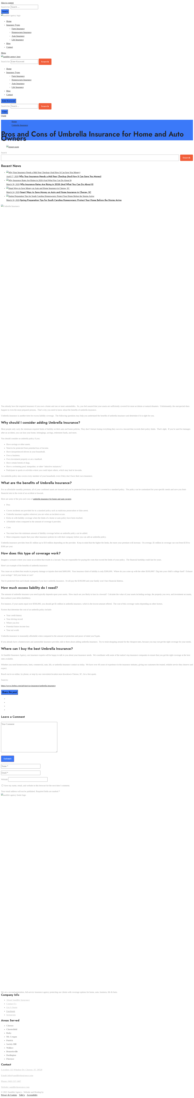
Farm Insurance (18, 29)
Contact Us (11, 1004)
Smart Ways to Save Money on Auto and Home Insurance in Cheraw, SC (55, 192)
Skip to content (7, 3)
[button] (3, 116)
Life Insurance (18, 40)
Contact (9, 47)
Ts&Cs (22, 1095)
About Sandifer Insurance (18, 1000)
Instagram (11, 1015)
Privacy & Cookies (9, 1095)
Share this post (9, 692)
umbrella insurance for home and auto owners (52, 499)
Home (8, 21)
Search (4, 153)
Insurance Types (13, 25)
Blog (8, 43)
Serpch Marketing (51, 1092)
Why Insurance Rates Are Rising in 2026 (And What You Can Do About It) (56, 184)
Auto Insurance (18, 36)
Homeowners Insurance (21, 32)
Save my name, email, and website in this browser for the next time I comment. (37, 785)
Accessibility (32, 1095)
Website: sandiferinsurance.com (15, 1087)
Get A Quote (11, 1007)
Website (4, 779)
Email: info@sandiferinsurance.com (17, 1075)
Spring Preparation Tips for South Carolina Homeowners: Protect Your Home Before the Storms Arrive (71, 200)
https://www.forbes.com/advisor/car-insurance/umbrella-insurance (28, 686)
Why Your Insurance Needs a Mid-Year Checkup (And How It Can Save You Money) (60, 176)
